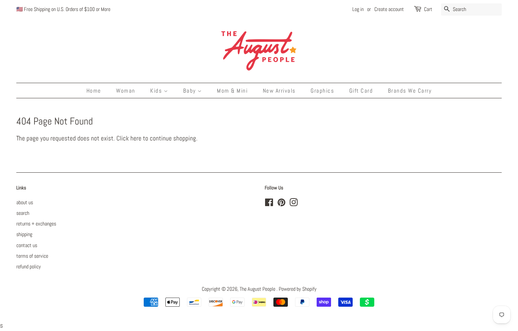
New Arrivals (279, 90)
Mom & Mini (232, 90)
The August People (258, 288)
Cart (428, 9)
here (135, 138)
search (22, 213)
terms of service (32, 255)
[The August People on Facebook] (269, 203)
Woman (125, 90)
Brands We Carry (410, 90)
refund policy (28, 266)
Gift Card (361, 90)
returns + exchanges (36, 223)
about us (24, 202)
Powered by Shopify (298, 288)
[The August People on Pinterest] (281, 203)
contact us (26, 245)
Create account (389, 9)
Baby (190, 90)
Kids (157, 90)
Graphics (322, 90)
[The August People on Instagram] (293, 203)
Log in (358, 9)
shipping (24, 234)
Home (93, 90)
